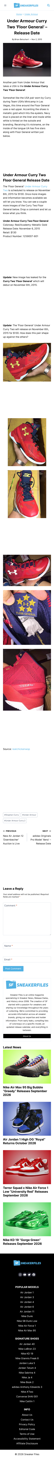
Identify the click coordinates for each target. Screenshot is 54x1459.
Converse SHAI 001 (27, 1396)
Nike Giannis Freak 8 (27, 1358)
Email (8, 959)
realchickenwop (21, 749)
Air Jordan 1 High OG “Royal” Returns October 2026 (24, 1141)
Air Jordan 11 (27, 1311)
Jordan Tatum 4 (27, 1368)
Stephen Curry (11, 815)
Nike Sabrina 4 (27, 1372)
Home (19, 14)
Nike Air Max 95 (27, 1330)
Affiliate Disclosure (27, 1443)
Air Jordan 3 (27, 1297)
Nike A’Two (27, 1391)
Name (8, 945)
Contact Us (27, 1419)
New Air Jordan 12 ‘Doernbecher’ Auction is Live (13, 837)
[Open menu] (5, 5)
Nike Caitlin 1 (27, 1401)
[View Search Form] (48, 5)
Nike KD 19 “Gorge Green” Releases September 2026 (22, 1242)
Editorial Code (27, 1429)
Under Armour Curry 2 (14, 820)
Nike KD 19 (27, 1353)
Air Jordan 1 (27, 1292)
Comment (10, 905)
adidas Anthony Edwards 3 (27, 1387)
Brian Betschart (22, 39)
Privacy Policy (27, 1424)
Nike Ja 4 (27, 1377)
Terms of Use (27, 1434)
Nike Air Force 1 (27, 1325)
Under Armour (31, 14)
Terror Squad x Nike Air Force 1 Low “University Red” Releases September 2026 (25, 1191)
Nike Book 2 (27, 1382)
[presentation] (27, 1067)
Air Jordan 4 (27, 1302)
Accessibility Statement (27, 1438)
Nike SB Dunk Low (27, 1321)
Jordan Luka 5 (27, 1363)
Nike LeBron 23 (27, 1348)
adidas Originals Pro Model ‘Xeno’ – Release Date (41, 837)
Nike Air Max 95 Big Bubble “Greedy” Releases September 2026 (25, 1091)
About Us (27, 1414)
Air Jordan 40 (27, 1344)
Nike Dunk (27, 1316)
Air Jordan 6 (27, 1306)
